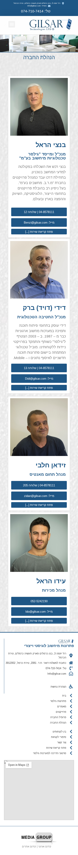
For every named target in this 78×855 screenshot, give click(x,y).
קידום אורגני (45, 846)
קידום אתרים (29, 846)
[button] (11, 24)
